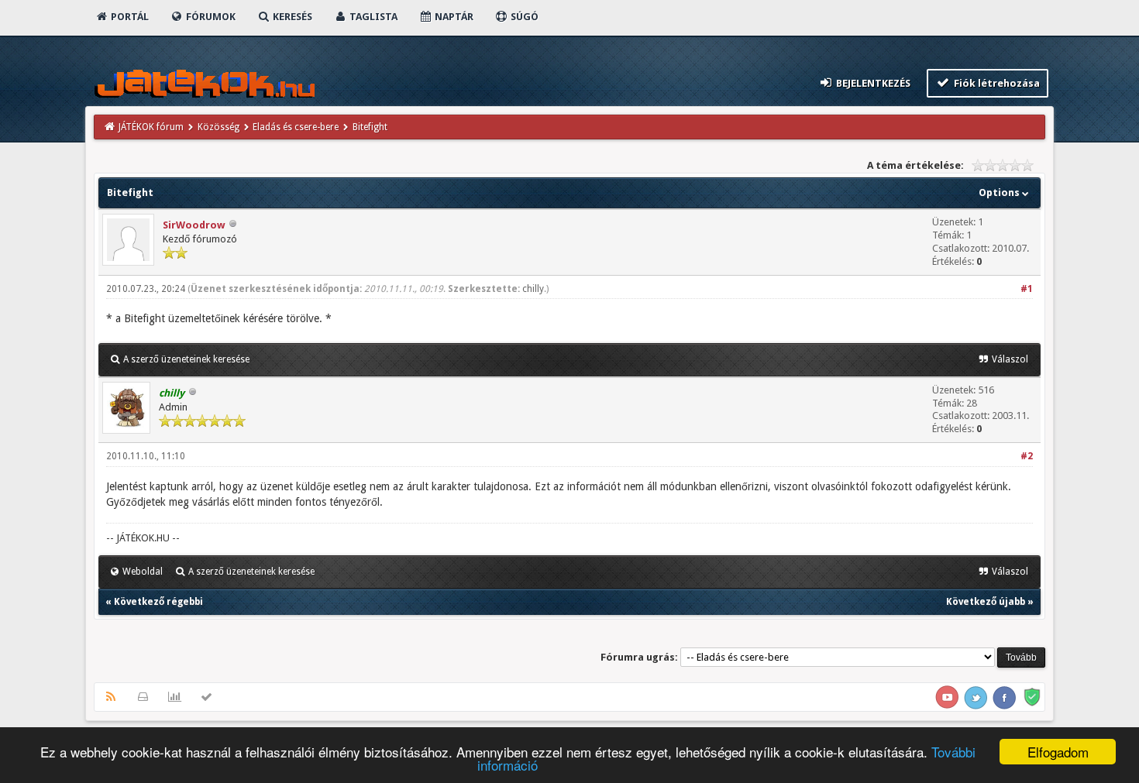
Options (1000, 192)
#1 (1026, 288)
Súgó (523, 16)
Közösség (218, 127)
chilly (533, 288)
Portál (128, 16)
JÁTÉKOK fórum (151, 127)
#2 (1026, 456)
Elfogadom (1058, 751)
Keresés (291, 16)
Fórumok (210, 16)
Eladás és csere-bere (296, 127)
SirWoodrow (194, 225)
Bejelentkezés (872, 83)
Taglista (372, 16)
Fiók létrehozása (995, 83)
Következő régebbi (158, 601)
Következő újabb (985, 601)
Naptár (452, 16)
